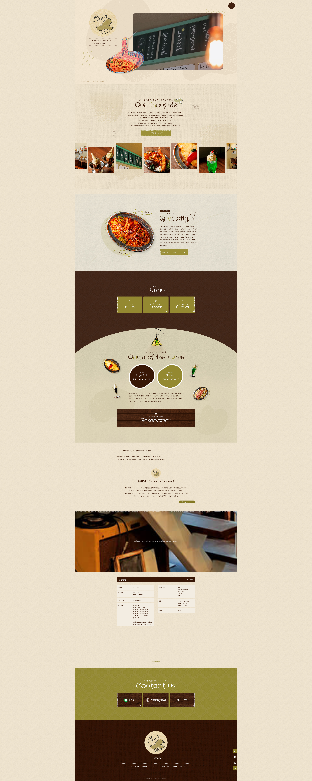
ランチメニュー (145, 766)
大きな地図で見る (156, 661)
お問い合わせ (182, 766)
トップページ (129, 766)
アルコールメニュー (166, 766)
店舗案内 (156, 133)
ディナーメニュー (155, 766)
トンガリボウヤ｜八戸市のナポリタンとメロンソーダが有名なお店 (92, 81)
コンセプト (174, 252)
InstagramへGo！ (187, 502)
